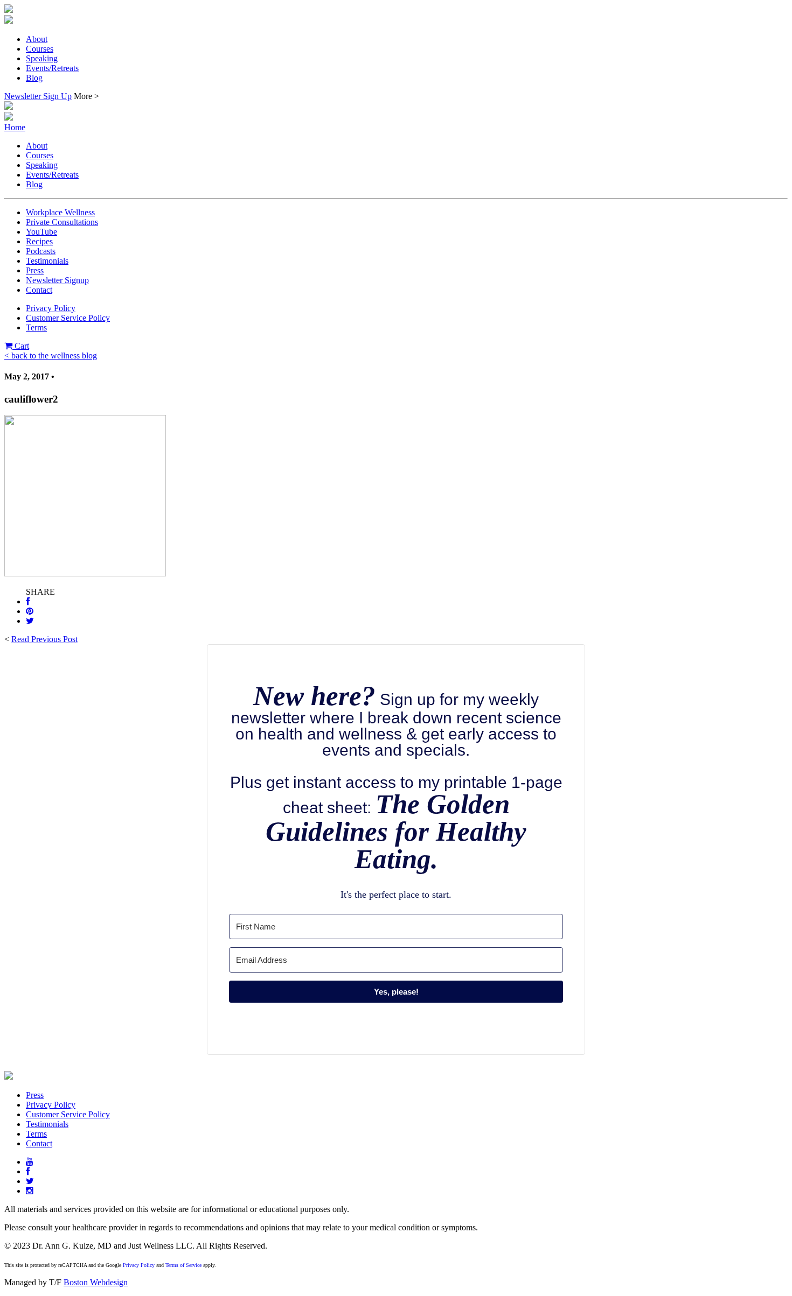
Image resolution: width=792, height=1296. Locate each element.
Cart (20, 345)
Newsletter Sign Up (38, 96)
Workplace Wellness (60, 212)
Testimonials (47, 260)
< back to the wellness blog (50, 355)
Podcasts (40, 251)
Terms (36, 327)
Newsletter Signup (57, 280)
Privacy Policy (50, 308)
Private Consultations (62, 222)
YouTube (41, 231)
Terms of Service (183, 1265)
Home (14, 127)
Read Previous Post (44, 639)
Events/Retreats (52, 68)
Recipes (39, 241)
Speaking (42, 58)
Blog (34, 77)
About (36, 39)
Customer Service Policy (68, 317)
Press (35, 270)
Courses (39, 48)
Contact (39, 289)
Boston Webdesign (96, 1282)
